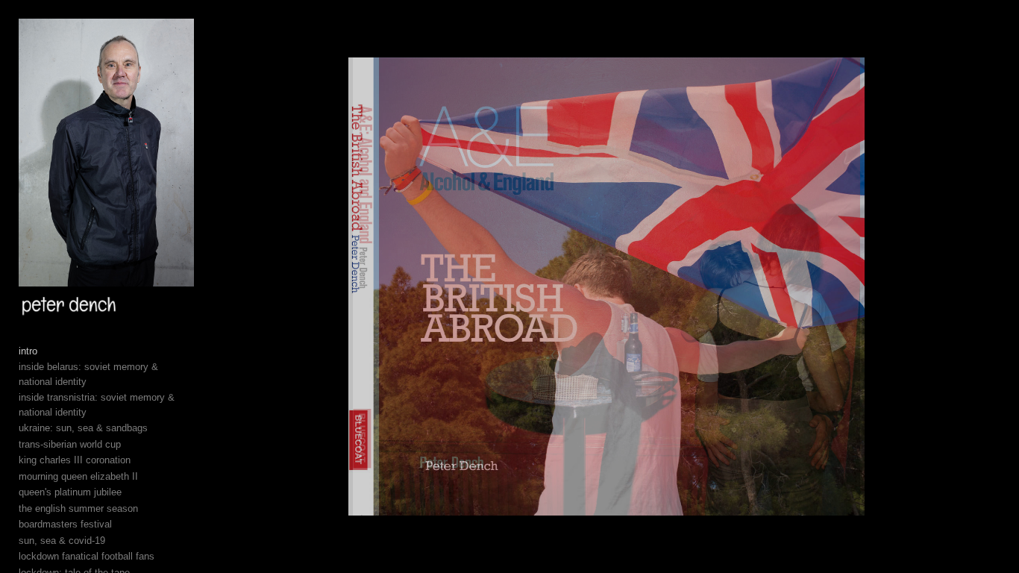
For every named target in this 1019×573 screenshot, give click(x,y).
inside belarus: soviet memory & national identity (88, 374)
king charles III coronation (75, 460)
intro (28, 351)
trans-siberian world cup (70, 444)
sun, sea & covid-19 (62, 540)
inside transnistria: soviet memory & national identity (97, 405)
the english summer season (78, 508)
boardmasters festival (65, 524)
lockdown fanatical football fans (86, 556)
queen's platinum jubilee (70, 492)
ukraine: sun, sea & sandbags (83, 427)
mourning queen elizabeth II (78, 476)
